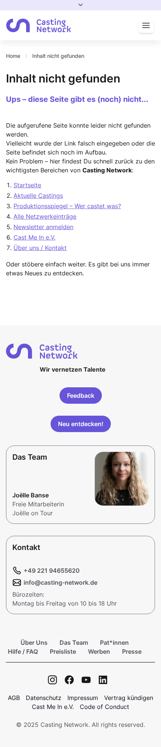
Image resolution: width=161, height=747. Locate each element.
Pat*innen (114, 642)
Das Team (74, 642)
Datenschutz (43, 697)
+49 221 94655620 (52, 570)
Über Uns (34, 642)
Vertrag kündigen (128, 697)
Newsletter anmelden (43, 227)
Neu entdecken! (80, 424)
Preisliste (63, 651)
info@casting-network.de (60, 582)
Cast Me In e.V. (34, 237)
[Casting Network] (38, 25)
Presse (132, 651)
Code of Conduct (104, 706)
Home (13, 56)
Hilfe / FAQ (23, 651)
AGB (14, 697)
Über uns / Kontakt (40, 247)
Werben (99, 651)
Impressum (82, 697)
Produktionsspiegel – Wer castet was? (67, 206)
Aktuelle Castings (38, 195)
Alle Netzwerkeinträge (44, 216)
